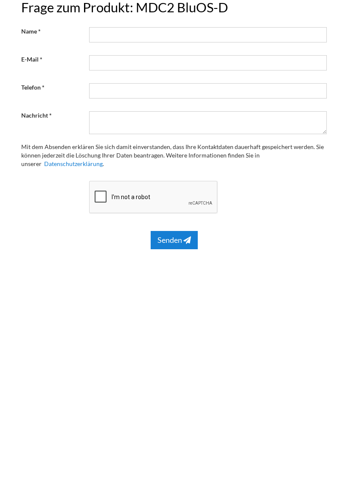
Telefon (31, 87)
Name (29, 31)
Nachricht (34, 115)
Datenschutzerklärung (73, 163)
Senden (170, 240)
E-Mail (30, 59)
